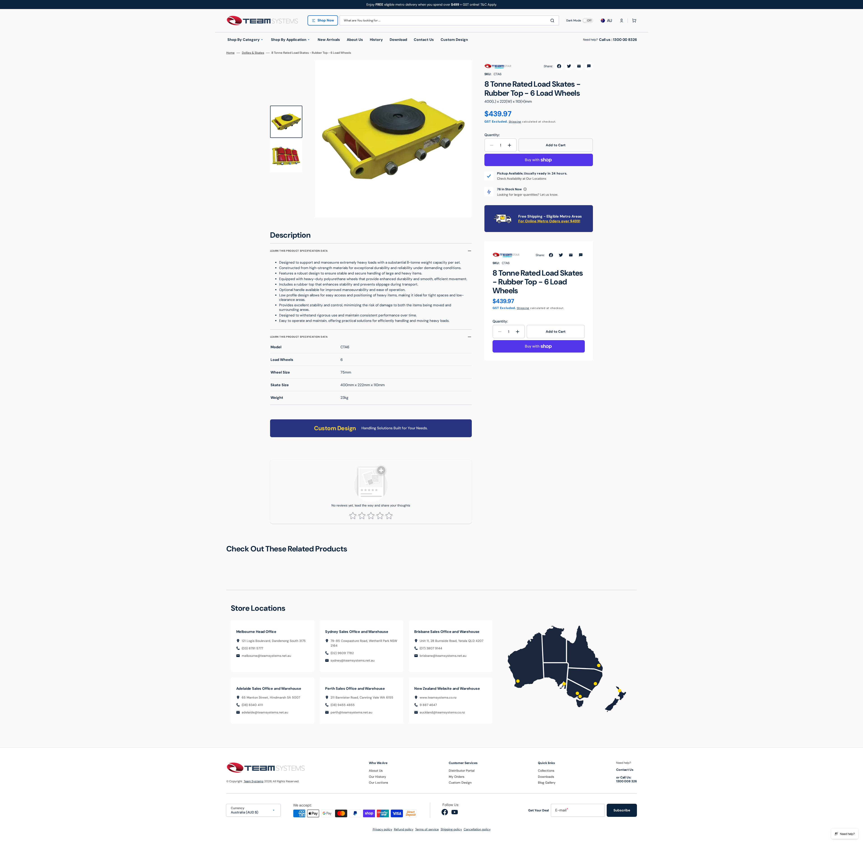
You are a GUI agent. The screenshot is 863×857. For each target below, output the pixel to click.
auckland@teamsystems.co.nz (442, 712)
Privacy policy (382, 829)
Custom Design (460, 782)
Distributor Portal (461, 771)
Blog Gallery (546, 782)
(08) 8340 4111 (252, 705)
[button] (622, 21)
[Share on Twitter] (569, 66)
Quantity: (492, 135)
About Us (376, 771)
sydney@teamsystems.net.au (353, 660)
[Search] (553, 21)
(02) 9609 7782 (342, 653)
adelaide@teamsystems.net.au (265, 712)
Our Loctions (378, 782)
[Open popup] (525, 189)
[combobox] (449, 20)
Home (230, 53)
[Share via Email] (579, 66)
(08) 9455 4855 (343, 705)
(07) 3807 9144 (431, 648)
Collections (546, 771)
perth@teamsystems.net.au (351, 712)
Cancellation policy (477, 829)
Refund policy (403, 829)
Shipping (515, 121)
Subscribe (621, 810)
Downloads (546, 777)
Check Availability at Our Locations (521, 178)
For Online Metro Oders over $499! (549, 221)
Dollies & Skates (253, 53)
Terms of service (427, 829)
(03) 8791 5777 (252, 648)
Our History (377, 777)
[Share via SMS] (589, 66)
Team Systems (254, 781)
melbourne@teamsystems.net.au (266, 656)
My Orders (456, 777)
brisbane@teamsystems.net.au (443, 656)
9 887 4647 (428, 705)
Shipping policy (451, 829)
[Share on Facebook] (559, 66)
